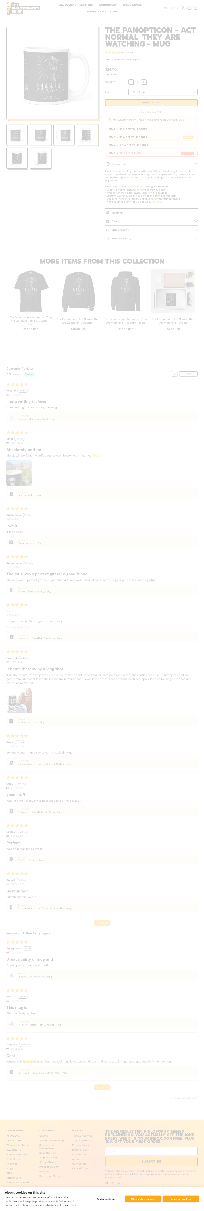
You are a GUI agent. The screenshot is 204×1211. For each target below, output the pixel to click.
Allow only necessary (143, 1198)
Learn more (70, 1205)
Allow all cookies (181, 1198)
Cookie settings (105, 1198)
